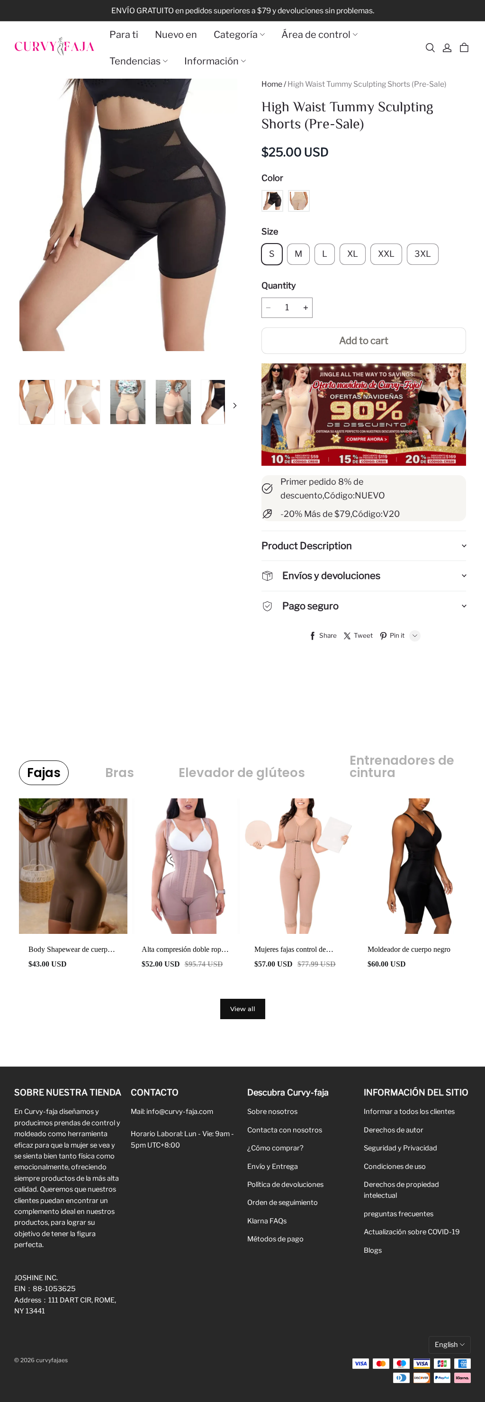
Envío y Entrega (272, 1166)
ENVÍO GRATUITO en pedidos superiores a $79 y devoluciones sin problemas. (242, 10)
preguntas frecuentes (398, 1214)
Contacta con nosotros (284, 1130)
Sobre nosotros (272, 1111)
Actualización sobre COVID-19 (412, 1232)
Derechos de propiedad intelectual (401, 1190)
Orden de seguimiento (282, 1202)
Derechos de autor (393, 1130)
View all (242, 1009)
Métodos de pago (275, 1239)
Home (271, 84)
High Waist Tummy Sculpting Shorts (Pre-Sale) (367, 84)
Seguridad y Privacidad (400, 1148)
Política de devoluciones (285, 1184)
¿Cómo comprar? (275, 1148)
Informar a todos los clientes (409, 1111)
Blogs (373, 1250)
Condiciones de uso (395, 1166)
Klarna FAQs (267, 1221)
